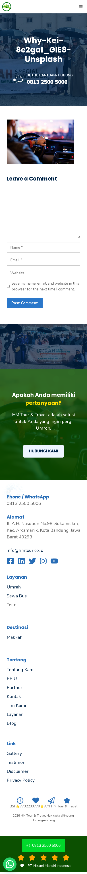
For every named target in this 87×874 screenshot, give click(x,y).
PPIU (12, 679)
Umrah (14, 587)
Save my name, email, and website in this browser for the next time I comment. (45, 286)
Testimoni (17, 762)
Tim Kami (16, 705)
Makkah (15, 637)
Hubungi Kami (43, 451)
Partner (14, 688)
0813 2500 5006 (47, 82)
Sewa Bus (17, 596)
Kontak (14, 696)
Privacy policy (21, 780)
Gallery (14, 753)
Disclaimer (18, 771)
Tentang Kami (21, 670)
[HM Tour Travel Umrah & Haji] (6, 6)
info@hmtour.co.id (25, 550)
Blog (12, 723)
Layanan (15, 714)
